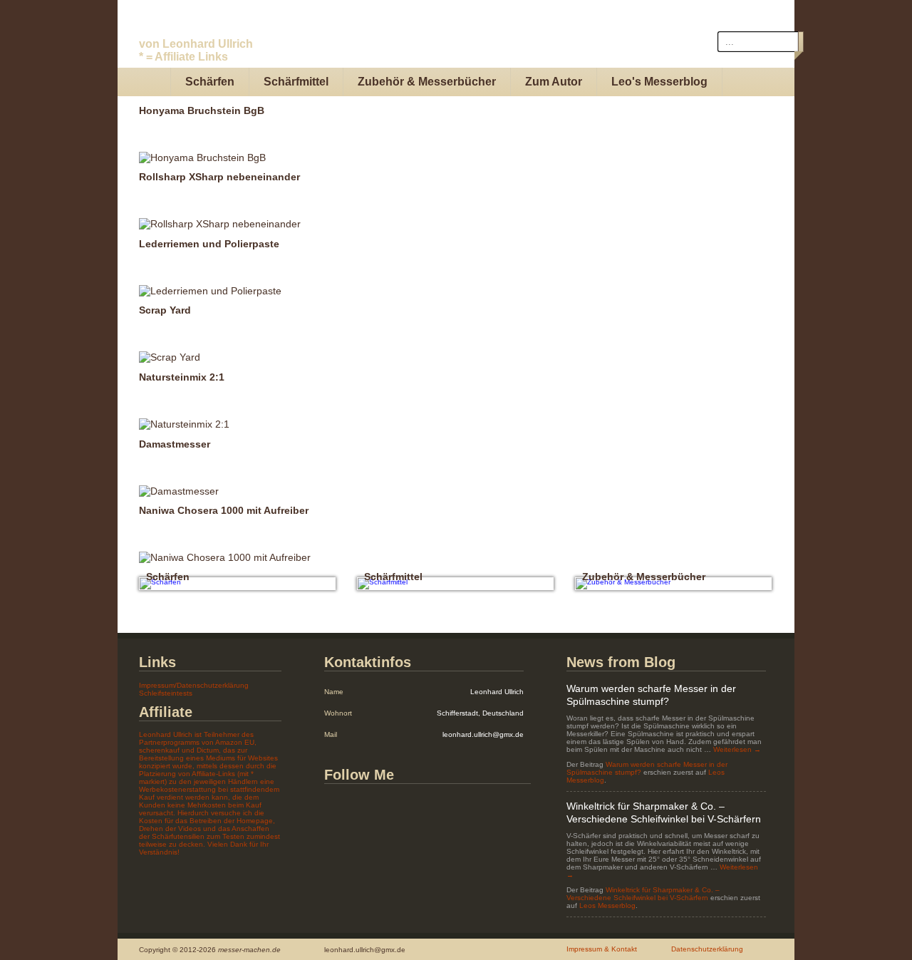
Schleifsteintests (165, 693)
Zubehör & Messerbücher (427, 82)
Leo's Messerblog (659, 82)
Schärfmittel (296, 82)
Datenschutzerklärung (707, 949)
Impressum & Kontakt (601, 949)
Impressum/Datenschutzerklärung (194, 685)
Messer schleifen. (210, 40)
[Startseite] (144, 82)
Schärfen (209, 82)
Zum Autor (553, 82)
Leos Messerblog (607, 905)
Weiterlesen (737, 749)
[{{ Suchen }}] (801, 41)
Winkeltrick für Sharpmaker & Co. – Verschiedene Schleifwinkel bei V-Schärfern (643, 894)
